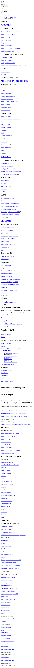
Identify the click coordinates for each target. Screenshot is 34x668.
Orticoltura (3, 130)
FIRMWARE (8, 359)
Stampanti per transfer (6, 43)
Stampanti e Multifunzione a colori (10, 31)
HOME (6, 320)
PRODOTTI (6, 25)
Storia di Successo (5, 74)
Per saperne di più (5, 314)
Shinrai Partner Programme (8, 244)
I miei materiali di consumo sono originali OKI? (13, 65)
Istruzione (3, 121)
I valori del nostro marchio (7, 256)
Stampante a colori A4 (6, 104)
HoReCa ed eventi (5, 124)
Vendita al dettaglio (6, 127)
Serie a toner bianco (6, 40)
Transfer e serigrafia (6, 93)
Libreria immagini (5, 638)
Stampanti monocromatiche (8, 34)
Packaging (3, 88)
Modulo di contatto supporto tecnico (10, 206)
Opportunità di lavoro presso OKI (9, 594)
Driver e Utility (5, 180)
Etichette (3, 90)
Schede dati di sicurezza (10, 362)
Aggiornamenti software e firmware (10, 214)
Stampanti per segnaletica (7, 51)
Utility (2, 150)
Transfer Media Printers (7, 444)
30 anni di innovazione (7, 230)
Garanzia (3, 201)
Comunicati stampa (6, 265)
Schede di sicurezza (6, 186)
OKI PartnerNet (5, 247)
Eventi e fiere (4, 632)
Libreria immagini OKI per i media (10, 284)
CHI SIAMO (6, 221)
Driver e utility (4, 540)
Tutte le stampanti (5, 72)
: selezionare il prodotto (11, 349)
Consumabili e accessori (7, 57)
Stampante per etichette (7, 116)
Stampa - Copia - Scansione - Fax (9, 101)
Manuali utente (4, 189)
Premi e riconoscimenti (7, 273)
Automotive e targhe (6, 107)
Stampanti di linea (5, 37)
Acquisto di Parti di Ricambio (8, 174)
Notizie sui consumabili (7, 60)
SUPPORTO (6, 156)
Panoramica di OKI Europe (8, 227)
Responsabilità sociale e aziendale (9, 236)
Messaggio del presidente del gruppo (10, 279)
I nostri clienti (4, 233)
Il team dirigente (5, 582)
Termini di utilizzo (5, 646)
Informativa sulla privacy (7, 649)
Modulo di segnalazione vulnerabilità (10, 212)
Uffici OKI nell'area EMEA (8, 239)
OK (2, 317)
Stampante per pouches (7, 99)
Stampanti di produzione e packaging (10, 48)
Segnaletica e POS (5, 498)
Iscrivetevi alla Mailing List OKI (9, 282)
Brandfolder (4, 142)
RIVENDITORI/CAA (10, 17)
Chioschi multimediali (6, 135)
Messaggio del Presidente (7, 641)
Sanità (2, 133)
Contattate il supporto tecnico (8, 562)
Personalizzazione (5, 110)
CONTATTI (7, 15)
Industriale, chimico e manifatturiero (10, 119)
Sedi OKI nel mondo (6, 585)
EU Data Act (4, 191)
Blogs (2, 268)
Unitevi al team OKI (6, 241)
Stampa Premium (5, 147)
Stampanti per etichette (6, 45)
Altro (2, 250)
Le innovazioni (4, 259)
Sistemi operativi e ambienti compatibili (11, 203)
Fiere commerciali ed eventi (8, 271)
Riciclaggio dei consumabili (8, 63)
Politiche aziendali (5, 605)
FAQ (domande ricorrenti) (7, 198)
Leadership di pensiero (6, 276)
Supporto (6, 321)
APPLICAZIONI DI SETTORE (14, 81)
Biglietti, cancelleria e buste (8, 96)
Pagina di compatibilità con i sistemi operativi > (13, 410)
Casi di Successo (5, 144)
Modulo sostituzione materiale (8, 209)
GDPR (2, 613)
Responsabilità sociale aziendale (9, 588)
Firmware (3, 183)
